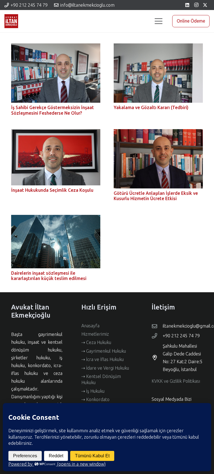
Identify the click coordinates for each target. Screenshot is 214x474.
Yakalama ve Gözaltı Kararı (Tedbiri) (151, 107)
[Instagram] (196, 5)
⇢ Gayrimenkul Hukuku (103, 350)
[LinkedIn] (187, 5)
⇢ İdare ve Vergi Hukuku (105, 367)
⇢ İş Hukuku (92, 391)
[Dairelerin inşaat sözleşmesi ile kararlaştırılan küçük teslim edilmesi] (55, 241)
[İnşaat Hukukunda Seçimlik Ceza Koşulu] (55, 157)
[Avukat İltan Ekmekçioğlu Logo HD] (11, 21)
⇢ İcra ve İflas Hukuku (102, 359)
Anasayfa (90, 325)
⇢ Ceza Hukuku (96, 342)
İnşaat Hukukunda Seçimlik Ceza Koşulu (52, 190)
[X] (205, 5)
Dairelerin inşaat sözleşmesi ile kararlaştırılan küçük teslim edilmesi (48, 276)
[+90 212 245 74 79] (157, 335)
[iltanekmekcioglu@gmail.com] (157, 326)
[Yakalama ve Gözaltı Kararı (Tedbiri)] (158, 73)
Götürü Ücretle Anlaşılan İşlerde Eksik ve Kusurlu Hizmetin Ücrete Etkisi (156, 196)
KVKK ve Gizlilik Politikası (176, 381)
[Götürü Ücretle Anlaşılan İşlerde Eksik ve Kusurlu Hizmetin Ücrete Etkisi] (158, 158)
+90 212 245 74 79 (181, 335)
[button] (158, 21)
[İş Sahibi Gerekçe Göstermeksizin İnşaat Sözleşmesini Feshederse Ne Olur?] (55, 73)
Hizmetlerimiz (95, 334)
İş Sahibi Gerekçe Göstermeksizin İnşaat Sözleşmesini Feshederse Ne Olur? (52, 110)
